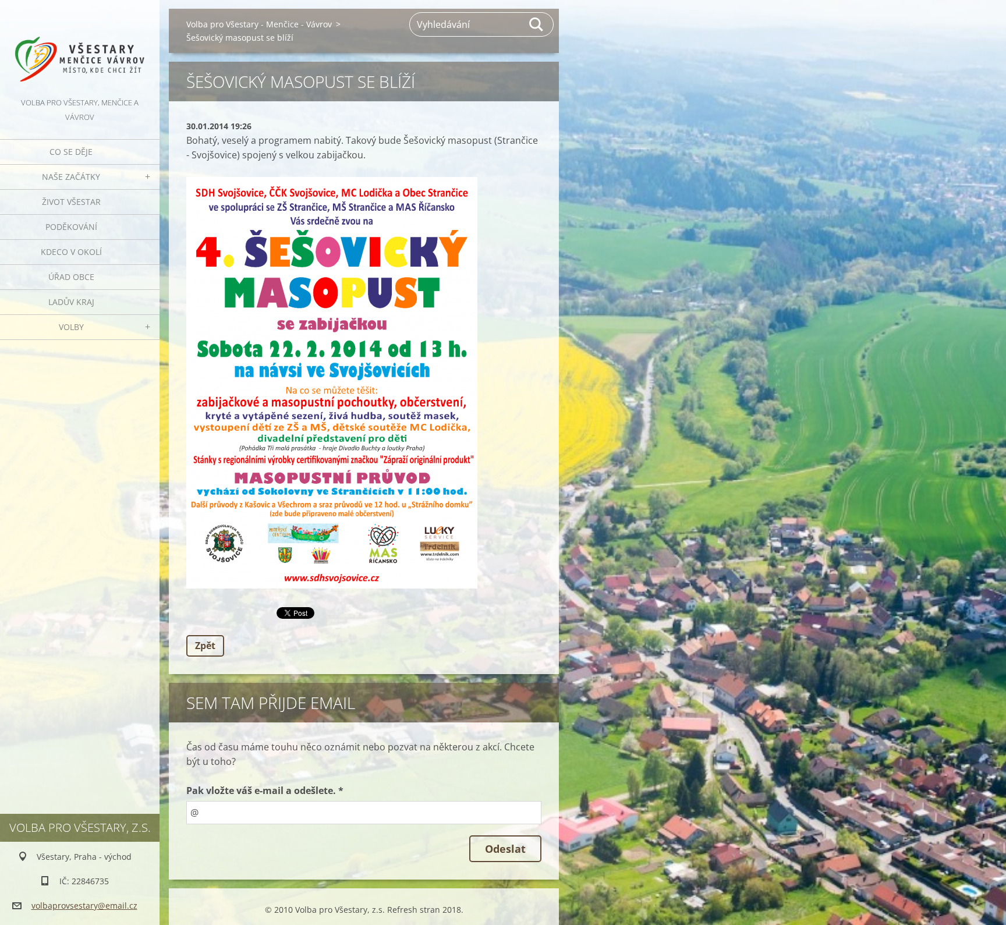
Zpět (205, 645)
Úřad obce (71, 276)
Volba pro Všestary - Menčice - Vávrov (259, 24)
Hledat (536, 24)
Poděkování (71, 226)
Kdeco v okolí (71, 251)
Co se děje (71, 151)
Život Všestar (71, 201)
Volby (71, 326)
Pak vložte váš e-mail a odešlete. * (264, 790)
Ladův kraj (71, 301)
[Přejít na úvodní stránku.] (80, 47)
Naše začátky (71, 176)
